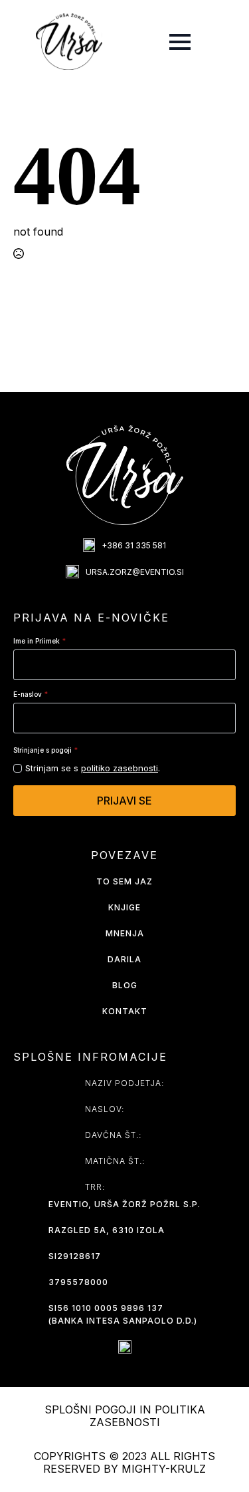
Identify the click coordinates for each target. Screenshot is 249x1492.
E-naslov (30, 694)
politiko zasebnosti (119, 768)
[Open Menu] (180, 42)
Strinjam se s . (92, 768)
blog (124, 985)
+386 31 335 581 (134, 545)
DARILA (124, 959)
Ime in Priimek (39, 641)
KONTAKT (124, 1011)
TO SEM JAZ (124, 881)
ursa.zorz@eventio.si (135, 572)
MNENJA (125, 933)
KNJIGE (124, 907)
